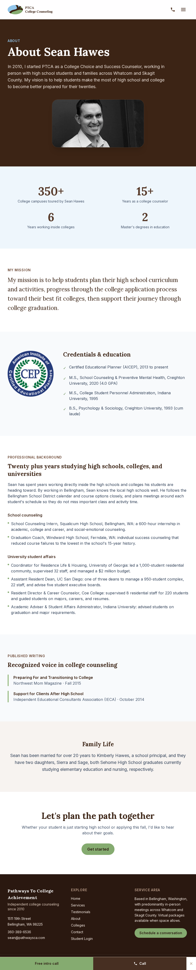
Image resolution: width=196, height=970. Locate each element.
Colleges (78, 925)
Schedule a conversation (160, 933)
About (75, 919)
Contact (77, 932)
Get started (98, 849)
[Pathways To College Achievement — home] (31, 9)
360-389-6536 (19, 932)
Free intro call (47, 963)
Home (75, 898)
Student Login (82, 939)
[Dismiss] (191, 963)
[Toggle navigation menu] (183, 10)
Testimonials (80, 912)
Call (142, 963)
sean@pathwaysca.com (26, 938)
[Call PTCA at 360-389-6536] (172, 9)
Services (78, 905)
